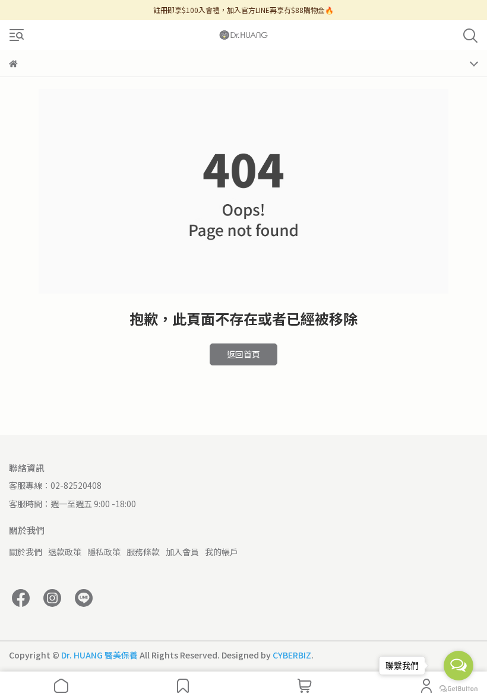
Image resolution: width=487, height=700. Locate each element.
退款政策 (64, 552)
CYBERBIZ (292, 655)
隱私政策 (104, 552)
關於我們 (25, 552)
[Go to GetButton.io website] (458, 688)
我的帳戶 (221, 552)
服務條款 (143, 552)
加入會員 (182, 552)
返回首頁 (243, 354)
